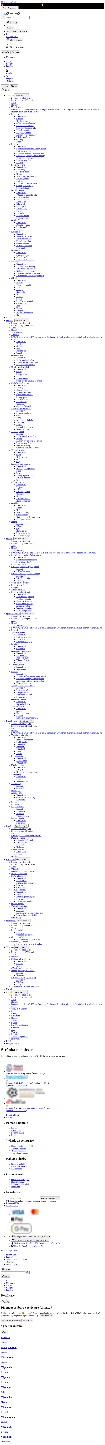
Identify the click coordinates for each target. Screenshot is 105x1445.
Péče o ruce (21, 899)
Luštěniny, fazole (23, 492)
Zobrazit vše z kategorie (21, 98)
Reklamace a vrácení (19, 1166)
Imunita (19, 283)
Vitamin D (20, 749)
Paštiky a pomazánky (25, 475)
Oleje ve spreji (22, 457)
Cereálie (19, 119)
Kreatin (19, 174)
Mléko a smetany (23, 445)
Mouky (19, 438)
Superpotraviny (22, 197)
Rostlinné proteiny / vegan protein (30, 153)
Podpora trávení (22, 216)
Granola (19, 346)
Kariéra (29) (16, 1130)
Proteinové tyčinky (24, 690)
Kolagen (19, 162)
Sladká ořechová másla (25, 365)
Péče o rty (20, 885)
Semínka (19, 376)
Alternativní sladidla (24, 420)
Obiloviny (20, 494)
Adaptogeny (21, 202)
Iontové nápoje (22, 639)
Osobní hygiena (22, 243)
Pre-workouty (22, 655)
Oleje (18, 455)
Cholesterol (21, 303)
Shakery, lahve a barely (25, 266)
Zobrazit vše (21, 116)
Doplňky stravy (17, 190)
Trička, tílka (21, 852)
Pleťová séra (21, 880)
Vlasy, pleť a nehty (24, 285)
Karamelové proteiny (24, 601)
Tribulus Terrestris (23, 660)
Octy (18, 462)
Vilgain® (10, 95)
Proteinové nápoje (23, 151)
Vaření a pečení (22, 130)
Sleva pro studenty (18, 1148)
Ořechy (19, 371)
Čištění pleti (21, 887)
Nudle (18, 496)
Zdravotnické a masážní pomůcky (30, 276)
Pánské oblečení (22, 227)
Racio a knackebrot (24, 501)
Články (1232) (12, 1117)
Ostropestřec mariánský (25, 797)
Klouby (19, 290)
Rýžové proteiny (23, 571)
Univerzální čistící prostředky (28, 939)
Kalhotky (20, 847)
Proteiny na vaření (23, 160)
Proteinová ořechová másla (27, 362)
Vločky (19, 344)
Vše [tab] (7, 1281)
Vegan (44, 109)
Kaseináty (20, 580)
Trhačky (19, 982)
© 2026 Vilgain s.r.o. (9, 1250)
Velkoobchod (16, 1169)
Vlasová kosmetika (24, 246)
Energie (19, 310)
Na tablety (20, 975)
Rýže (18, 489)
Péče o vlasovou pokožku (26, 915)
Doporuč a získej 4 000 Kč (22, 1146)
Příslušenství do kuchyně (26, 269)
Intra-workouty (22, 658)
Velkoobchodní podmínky (16, 1259)
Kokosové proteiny (24, 610)
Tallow (35, 112)
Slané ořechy (21, 401)
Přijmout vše (27, 1320)
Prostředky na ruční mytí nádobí (29, 944)
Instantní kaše (21, 351)
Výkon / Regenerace (24, 313)
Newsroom (15, 1186)
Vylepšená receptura (19, 107)
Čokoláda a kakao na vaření (27, 448)
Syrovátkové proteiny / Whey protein (31, 149)
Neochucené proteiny (25, 597)
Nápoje (19, 142)
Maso (18, 471)
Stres (18, 287)
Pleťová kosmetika (24, 239)
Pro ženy (20, 211)
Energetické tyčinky (24, 692)
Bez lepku (52, 109)
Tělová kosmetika (23, 241)
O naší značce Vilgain (20, 1180)
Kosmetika (15, 232)
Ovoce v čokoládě (23, 406)
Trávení (19, 296)
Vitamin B (20, 744)
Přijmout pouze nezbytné (11, 1320)
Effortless (28, 112)
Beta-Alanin (21, 669)
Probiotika (20, 811)
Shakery (19, 964)
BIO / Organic (17, 109)
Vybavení (15, 262)
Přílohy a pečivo (23, 137)
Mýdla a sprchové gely (25, 897)
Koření (19, 425)
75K (37, 1243)
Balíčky (9, 1041)
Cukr (18, 415)
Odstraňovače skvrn (24, 935)
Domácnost (15, 250)
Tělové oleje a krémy (24, 901)
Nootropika (21, 206)
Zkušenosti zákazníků (20, 1184)
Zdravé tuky (21, 204)
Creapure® (20, 648)
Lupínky (19, 353)
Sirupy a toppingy (23, 413)
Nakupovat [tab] (10, 1283)
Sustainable (28, 109)
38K (31, 1240)
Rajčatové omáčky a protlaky (28, 517)
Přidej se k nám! (12, 1043)
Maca (18, 779)
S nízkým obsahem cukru (91, 337)
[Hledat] (3, 17)
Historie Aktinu (17, 1182)
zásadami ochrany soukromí (44, 1201)
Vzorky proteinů (18, 590)
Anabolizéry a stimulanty (26, 176)
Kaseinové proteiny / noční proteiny (30, 156)
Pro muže (20, 213)
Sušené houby (22, 378)
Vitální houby (21, 763)
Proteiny (14, 144)
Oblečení (15, 220)
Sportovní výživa (18, 165)
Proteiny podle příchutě (20, 592)
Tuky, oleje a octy (23, 132)
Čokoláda (20, 404)
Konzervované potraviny (26, 135)
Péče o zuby (21, 248)
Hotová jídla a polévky (25, 468)
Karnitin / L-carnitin (24, 713)
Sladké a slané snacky (25, 126)
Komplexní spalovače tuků (27, 718)
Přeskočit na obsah (8, 2)
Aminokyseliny (22, 179)
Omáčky (19, 139)
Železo (19, 754)
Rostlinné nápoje (23, 535)
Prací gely (20, 932)
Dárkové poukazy (18, 1151)
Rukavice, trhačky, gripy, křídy (28, 273)
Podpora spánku (22, 218)
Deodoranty (21, 894)
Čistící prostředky (23, 257)
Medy (18, 418)
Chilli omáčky (22, 515)
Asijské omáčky (22, 512)
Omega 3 (20, 788)
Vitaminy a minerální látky (27, 195)
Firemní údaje (11, 1255)
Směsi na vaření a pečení (26, 436)
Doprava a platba (18, 1164)
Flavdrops (20, 422)
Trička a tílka (21, 842)
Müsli (18, 348)
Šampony (20, 910)
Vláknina (20, 814)
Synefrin (19, 715)
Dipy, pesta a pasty (24, 519)
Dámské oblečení (23, 225)
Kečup (19, 508)
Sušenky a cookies (23, 392)
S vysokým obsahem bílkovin (78, 109)
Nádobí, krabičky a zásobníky (28, 271)
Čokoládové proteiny (24, 603)
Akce (13, 102)
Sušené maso (21, 397)
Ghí (17, 459)
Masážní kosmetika (24, 236)
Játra (18, 306)
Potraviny (15, 114)
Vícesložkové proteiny (25, 158)
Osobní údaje (11, 1264)
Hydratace (20, 315)
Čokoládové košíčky (24, 395)
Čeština (10, 81)
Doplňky (20, 229)
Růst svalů (20, 292)
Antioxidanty (21, 209)
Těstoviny (20, 487)
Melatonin (20, 823)
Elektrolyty (20, 169)
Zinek (18, 751)
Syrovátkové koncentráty (26, 560)
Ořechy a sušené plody (25, 123)
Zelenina (19, 480)
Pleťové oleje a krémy (25, 883)
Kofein (19, 662)
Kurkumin (20, 800)
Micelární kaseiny (23, 578)
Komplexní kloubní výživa (27, 772)
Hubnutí (19, 294)
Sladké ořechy (22, 399)
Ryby (18, 473)
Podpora (14, 1128)
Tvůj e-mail (11, 1198)
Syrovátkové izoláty (24, 562)
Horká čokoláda (22, 531)
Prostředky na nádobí (25, 259)
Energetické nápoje (24, 642)
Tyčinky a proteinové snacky (28, 183)
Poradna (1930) (17, 1133)
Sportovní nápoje (23, 172)
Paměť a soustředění (24, 301)
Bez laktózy (61, 109)
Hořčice (19, 510)
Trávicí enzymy (22, 816)
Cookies (10, 1262)
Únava (19, 308)
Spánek (19, 299)
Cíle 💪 (14, 278)
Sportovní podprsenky (25, 840)
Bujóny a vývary (23, 429)
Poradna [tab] (9, 1290)
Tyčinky (19, 388)
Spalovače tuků (22, 188)
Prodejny (15, 1135)
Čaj (17, 528)
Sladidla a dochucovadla (26, 128)
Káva (18, 526)
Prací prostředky (23, 255)
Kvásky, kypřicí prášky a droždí (29, 441)
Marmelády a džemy (24, 427)
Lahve (19, 966)
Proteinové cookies (24, 695)
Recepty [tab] (9, 1288)
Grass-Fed (37, 109)
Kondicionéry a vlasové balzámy (29, 913)
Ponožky (20, 845)
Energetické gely (23, 704)
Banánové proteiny (24, 608)
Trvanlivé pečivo (23, 498)
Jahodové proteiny (23, 606)
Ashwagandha (22, 781)
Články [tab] (9, 1285)
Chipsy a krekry (22, 390)
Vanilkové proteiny (24, 599)
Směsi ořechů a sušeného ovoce (29, 381)
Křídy (18, 984)
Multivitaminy (22, 742)
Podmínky (10, 1257)
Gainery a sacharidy (24, 186)
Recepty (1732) (12, 1115)
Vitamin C (20, 747)
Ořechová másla (22, 121)
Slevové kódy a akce (19, 1153)
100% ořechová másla (25, 360)
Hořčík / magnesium (24, 740)
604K (32, 1237)
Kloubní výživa (22, 199)
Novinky (14, 105)
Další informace (46, 1316)
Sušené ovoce (22, 374)
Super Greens (21, 760)
